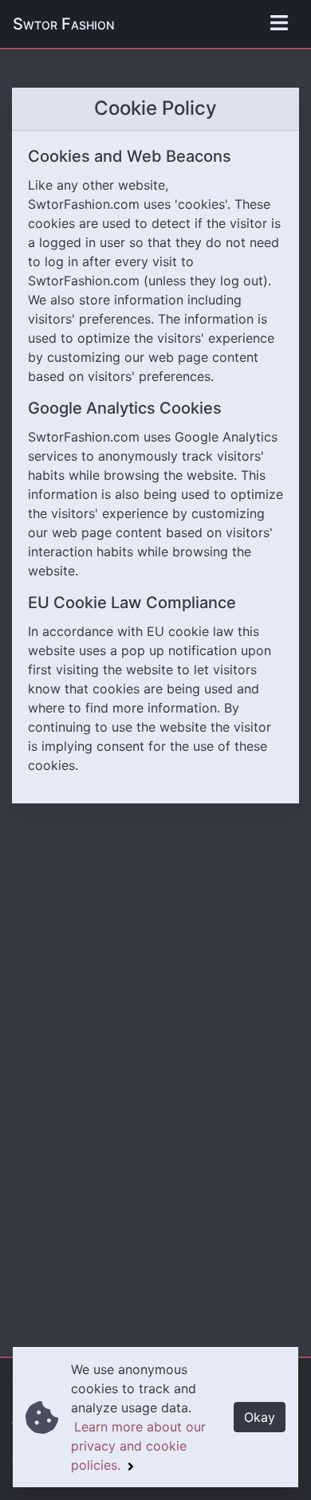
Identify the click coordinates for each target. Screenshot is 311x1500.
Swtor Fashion (63, 23)
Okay (259, 1417)
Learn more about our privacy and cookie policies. (138, 1446)
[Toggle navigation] (279, 24)
